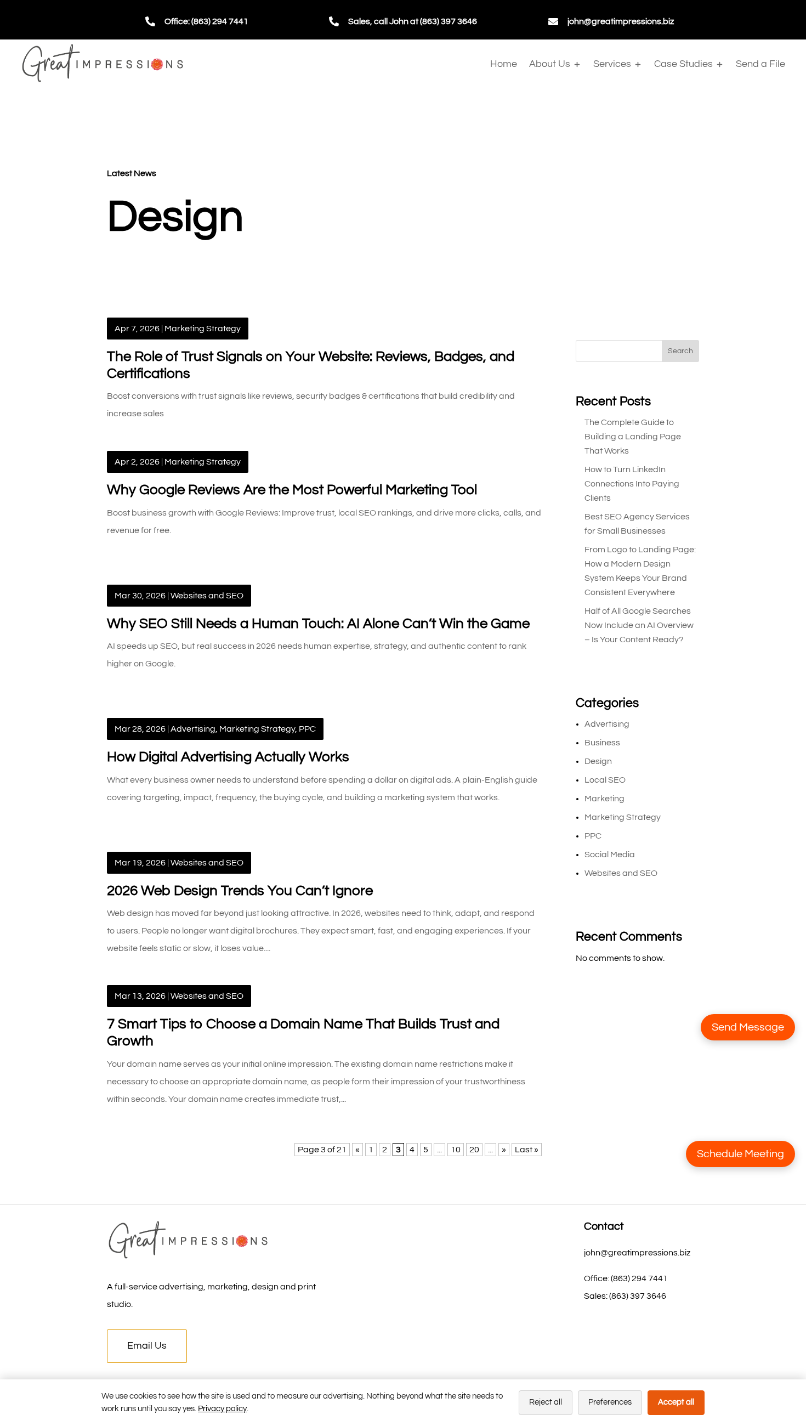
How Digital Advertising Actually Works (228, 757)
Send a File (760, 64)
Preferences (610, 1402)
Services (612, 64)
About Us (549, 64)
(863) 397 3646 (637, 1296)
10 (456, 1149)
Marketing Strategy (202, 328)
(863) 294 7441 (639, 1278)
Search (680, 351)
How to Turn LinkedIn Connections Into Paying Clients (631, 483)
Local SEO (605, 780)
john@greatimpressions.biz (620, 21)
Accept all (676, 1402)
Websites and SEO (207, 595)
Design (598, 761)
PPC (307, 729)
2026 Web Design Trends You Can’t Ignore (240, 891)
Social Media (609, 854)
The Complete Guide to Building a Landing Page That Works (632, 436)
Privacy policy (222, 1409)
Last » (526, 1149)
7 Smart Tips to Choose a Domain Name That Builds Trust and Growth (303, 1032)
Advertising (193, 729)
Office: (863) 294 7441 (206, 21)
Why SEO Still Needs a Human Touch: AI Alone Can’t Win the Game (318, 623)
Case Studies (683, 64)
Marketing (604, 798)
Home (503, 64)
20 (474, 1149)
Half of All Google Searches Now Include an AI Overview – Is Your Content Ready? (639, 625)
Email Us (147, 1345)
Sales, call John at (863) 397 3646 (412, 21)
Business (602, 742)
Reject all (545, 1402)
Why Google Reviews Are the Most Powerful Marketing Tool (292, 490)
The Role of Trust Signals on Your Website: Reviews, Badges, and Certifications (310, 365)
